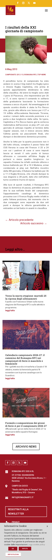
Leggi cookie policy (36, 544)
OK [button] (13, 549)
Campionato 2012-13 (14, 75)
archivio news (26, 446)
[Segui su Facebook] (18, 3)
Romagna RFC (30, 75)
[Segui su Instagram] (23, 3)
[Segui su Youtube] (34, 3)
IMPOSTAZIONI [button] (13, 554)
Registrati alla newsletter (18, 511)
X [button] (47, 526)
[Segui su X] (29, 3)
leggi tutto (10, 310)
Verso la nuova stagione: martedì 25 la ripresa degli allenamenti (25, 297)
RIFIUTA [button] (25, 549)
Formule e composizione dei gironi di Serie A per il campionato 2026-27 (26, 424)
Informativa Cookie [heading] (15, 526)
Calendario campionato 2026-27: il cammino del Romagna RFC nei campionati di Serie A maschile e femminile (25, 359)
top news (42, 75)
